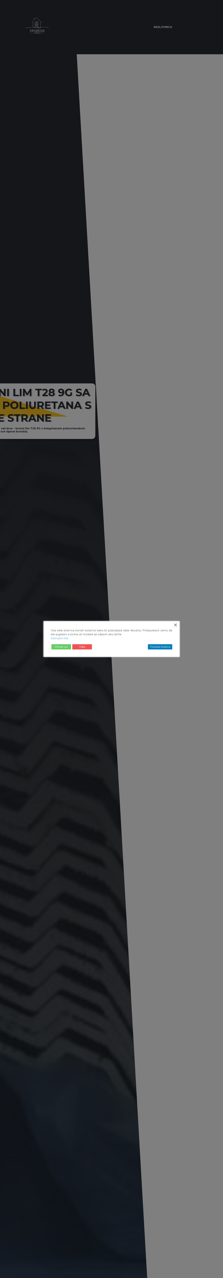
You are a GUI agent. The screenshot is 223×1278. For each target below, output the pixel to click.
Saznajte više (59, 638)
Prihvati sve (61, 646)
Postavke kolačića (160, 646)
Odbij (82, 646)
